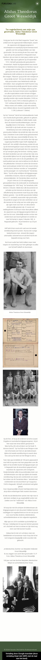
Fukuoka (9, 4)
